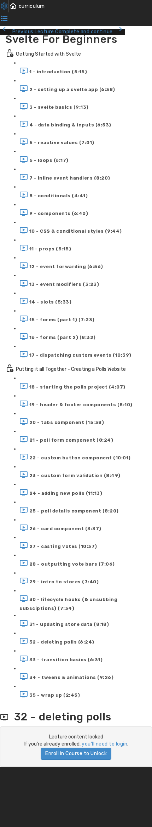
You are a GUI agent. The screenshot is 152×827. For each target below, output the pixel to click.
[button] (27, 6)
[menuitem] (4, 6)
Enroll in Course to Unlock (76, 753)
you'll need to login (104, 744)
